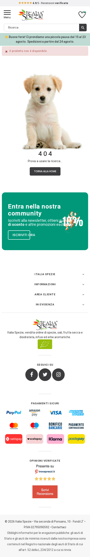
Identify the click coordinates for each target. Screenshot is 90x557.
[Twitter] (45, 375)
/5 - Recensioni (50, 3)
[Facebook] (31, 375)
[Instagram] (58, 375)
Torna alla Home (45, 171)
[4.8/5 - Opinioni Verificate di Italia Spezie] (45, 482)
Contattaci (58, 527)
